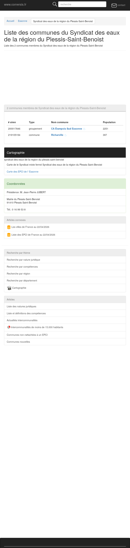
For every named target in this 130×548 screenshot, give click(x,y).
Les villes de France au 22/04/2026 (30, 227)
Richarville (58, 134)
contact (121, 5)
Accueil (10, 20)
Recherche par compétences (22, 266)
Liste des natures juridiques (21, 306)
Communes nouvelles (18, 341)
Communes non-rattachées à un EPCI (27, 334)
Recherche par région (18, 273)
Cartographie (19, 287)
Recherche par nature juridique (23, 259)
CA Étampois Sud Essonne (67, 128)
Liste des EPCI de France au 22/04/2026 (33, 234)
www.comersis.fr (15, 4)
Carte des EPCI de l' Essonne (22, 171)
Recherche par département (22, 280)
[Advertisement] (65, 77)
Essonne (22, 20)
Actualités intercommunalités (22, 320)
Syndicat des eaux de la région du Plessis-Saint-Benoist (63, 21)
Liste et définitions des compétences (26, 313)
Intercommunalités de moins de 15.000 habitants (37, 327)
